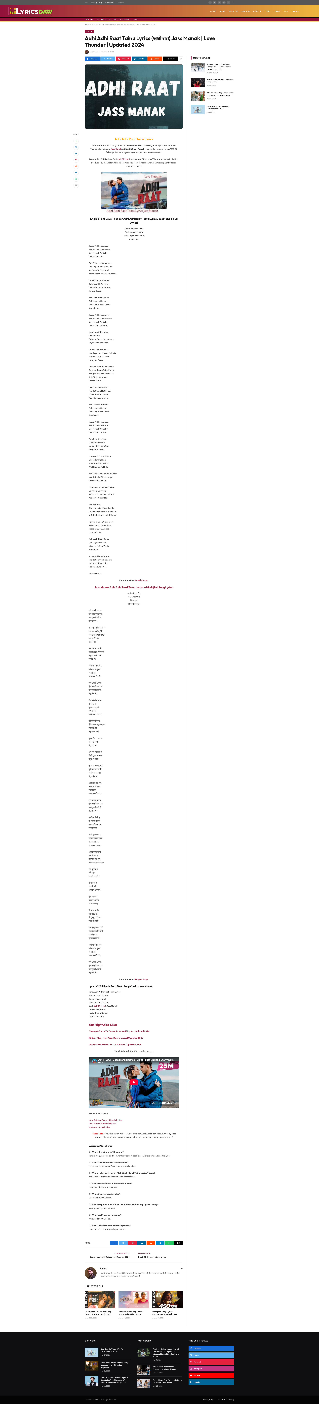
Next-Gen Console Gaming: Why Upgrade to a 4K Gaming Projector (114, 1365)
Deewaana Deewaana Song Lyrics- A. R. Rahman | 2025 (98, 1313)
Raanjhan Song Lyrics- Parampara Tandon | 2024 (164, 1313)
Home (213, 11)
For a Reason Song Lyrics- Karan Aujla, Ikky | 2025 (117, 19)
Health (257, 11)
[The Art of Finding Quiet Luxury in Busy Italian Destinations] (198, 96)
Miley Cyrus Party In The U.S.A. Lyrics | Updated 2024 (115, 1044)
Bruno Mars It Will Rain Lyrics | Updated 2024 (109, 1257)
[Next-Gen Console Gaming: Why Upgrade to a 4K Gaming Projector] (91, 1366)
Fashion (245, 11)
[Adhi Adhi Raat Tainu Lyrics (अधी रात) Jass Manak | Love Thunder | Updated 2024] (134, 96)
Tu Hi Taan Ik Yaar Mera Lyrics (102, 1123)
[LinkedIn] (76, 153)
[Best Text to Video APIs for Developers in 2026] (198, 109)
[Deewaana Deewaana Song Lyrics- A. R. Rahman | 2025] (100, 1299)
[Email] (76, 185)
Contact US (109, 2)
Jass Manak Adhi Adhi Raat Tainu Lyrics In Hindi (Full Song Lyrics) (133, 587)
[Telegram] (76, 172)
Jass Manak (116, 149)
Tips (286, 11)
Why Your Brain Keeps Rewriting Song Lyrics (220, 80)
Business (233, 11)
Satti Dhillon (122, 159)
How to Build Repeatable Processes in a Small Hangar (165, 1368)
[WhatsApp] (76, 178)
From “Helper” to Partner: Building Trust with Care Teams (167, 1381)
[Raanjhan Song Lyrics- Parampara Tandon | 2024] (167, 1299)
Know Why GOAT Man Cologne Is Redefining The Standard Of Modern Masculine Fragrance (114, 1380)
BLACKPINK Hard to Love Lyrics (152, 1257)
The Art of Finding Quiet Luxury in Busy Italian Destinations (220, 94)
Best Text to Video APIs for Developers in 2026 (218, 107)
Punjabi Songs (141, 580)
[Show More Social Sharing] (181, 59)
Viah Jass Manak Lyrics (99, 1127)
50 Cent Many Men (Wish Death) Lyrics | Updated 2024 (116, 1037)
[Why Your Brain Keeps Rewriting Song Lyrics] (198, 82)
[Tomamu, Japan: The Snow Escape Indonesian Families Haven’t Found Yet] (198, 67)
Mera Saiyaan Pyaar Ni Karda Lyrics (105, 1120)
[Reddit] (76, 166)
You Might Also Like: (103, 1025)
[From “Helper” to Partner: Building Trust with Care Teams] (143, 1383)
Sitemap (121, 2)
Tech (267, 11)
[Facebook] (76, 140)
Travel (276, 11)
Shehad (94, 52)
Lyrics (295, 11)
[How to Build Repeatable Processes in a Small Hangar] (143, 1370)
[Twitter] (76, 147)
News (222, 11)
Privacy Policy (96, 2)
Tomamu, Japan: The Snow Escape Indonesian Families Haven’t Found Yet (219, 66)
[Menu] (86, 2)
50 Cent (89, 31)
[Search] (233, 2)
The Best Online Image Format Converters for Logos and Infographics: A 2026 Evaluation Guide (166, 1353)
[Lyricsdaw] (30, 11)
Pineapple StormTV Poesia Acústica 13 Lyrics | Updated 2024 (119, 1031)
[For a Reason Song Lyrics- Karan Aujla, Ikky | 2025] (134, 1299)
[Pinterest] (76, 159)
